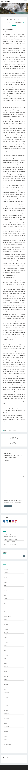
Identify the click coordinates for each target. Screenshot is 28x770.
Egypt (5, 611)
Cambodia (6, 593)
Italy (5, 647)
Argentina (6, 572)
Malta (5, 674)
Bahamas (6, 580)
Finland (5, 619)
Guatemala (6, 629)
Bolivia (5, 587)
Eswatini (5, 614)
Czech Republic (7, 606)
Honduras (6, 632)
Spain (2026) (6, 534)
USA (4, 747)
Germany (6, 624)
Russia (5, 702)
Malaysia (5, 671)
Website (6, 492)
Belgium (5, 582)
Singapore (6, 710)
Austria (5, 577)
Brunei (5, 590)
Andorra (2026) (7, 536)
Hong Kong (6, 634)
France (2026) (7, 539)
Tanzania (6, 731)
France (5, 621)
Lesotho (5, 663)
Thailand (6, 734)
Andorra (5, 567)
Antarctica (6, 569)
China (5, 595)
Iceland (5, 640)
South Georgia (7, 715)
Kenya (5, 658)
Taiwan (5, 728)
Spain (5, 721)
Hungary (5, 637)
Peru (5, 689)
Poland (5, 695)
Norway (5, 687)
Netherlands (6, 684)
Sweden (5, 723)
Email (5, 486)
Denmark (6, 608)
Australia (6, 574)
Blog (5, 430)
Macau (5, 668)
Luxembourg (6, 666)
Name (5, 479)
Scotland (6, 705)
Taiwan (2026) (7, 544)
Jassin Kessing (5, 1)
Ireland (5, 645)
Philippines (6, 692)
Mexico (5, 679)
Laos (5, 661)
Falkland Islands (7, 616)
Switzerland (6, 726)
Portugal (6, 697)
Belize (5, 585)
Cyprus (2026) (7, 541)
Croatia (5, 598)
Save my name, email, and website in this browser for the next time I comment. (13, 501)
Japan (5, 650)
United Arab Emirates (8, 742)
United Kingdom (7, 744)
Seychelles (6, 708)
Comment (6, 460)
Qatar (5, 700)
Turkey (5, 736)
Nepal (5, 681)
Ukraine (5, 739)
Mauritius (6, 676)
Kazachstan (6, 655)
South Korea (6, 718)
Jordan (5, 653)
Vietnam (5, 749)
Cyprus (5, 603)
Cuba (5, 600)
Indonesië (14, 430)
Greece (5, 627)
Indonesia (6, 429)
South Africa (6, 713)
